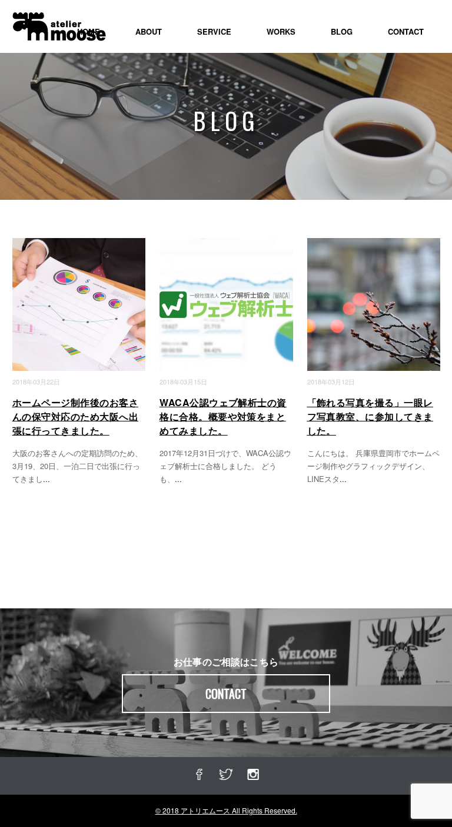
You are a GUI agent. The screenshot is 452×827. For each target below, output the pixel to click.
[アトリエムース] (59, 20)
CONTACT (406, 31)
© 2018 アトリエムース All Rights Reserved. (226, 810)
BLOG (342, 31)
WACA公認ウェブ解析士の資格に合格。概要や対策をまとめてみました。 (223, 416)
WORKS (281, 31)
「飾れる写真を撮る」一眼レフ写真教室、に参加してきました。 (370, 416)
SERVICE (214, 31)
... (46, 478)
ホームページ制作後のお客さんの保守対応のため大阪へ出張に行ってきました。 (75, 416)
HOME (88, 31)
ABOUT (148, 31)
